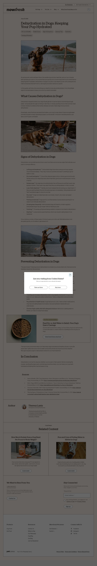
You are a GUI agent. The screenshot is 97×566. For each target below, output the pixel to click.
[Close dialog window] (70, 275)
